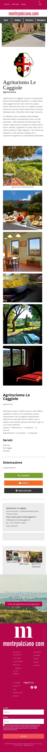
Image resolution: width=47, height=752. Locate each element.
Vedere (18, 20)
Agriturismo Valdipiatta (36, 565)
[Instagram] (35, 687)
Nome (5, 708)
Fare (6, 20)
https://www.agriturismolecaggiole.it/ (21, 517)
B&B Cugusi (24, 564)
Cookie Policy (18, 745)
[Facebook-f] (32, 687)
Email (5, 717)
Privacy (39, 744)
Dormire (29, 20)
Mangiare (41, 20)
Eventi (6, 4)
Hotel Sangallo (12, 562)
